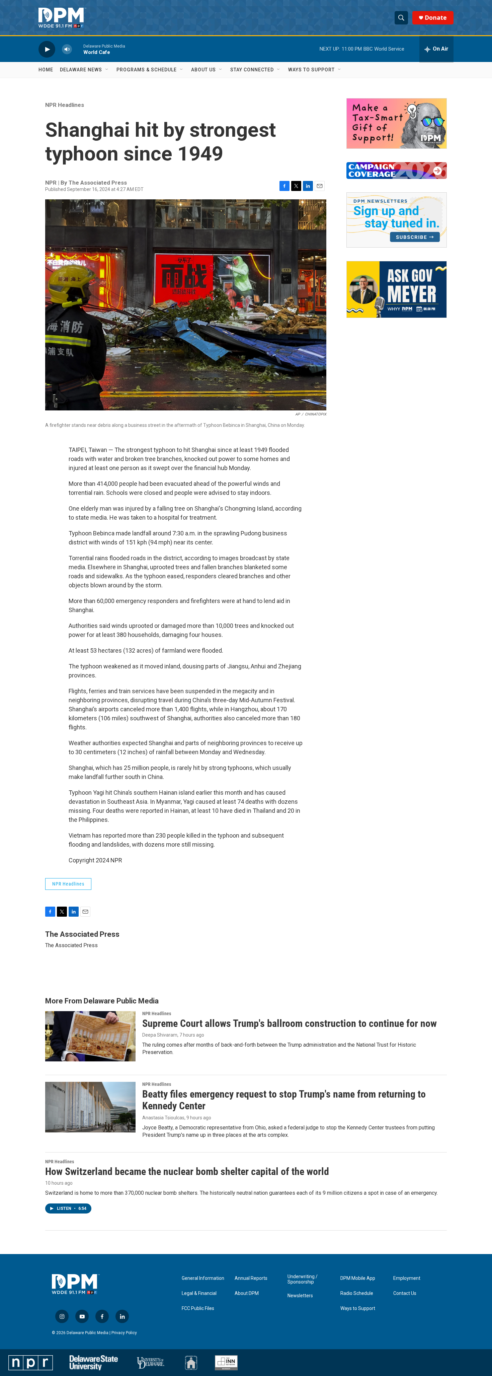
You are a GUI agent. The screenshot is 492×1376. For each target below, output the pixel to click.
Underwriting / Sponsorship (303, 1279)
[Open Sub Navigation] (107, 69)
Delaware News (81, 69)
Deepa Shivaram (159, 1035)
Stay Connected (252, 69)
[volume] (67, 49)
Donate (436, 17)
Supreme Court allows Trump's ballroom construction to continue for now (289, 1023)
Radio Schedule (356, 1293)
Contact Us (404, 1293)
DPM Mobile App (357, 1278)
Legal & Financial (199, 1293)
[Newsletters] (396, 220)
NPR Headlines (64, 105)
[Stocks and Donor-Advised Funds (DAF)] (396, 123)
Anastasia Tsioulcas (163, 1117)
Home (45, 69)
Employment (406, 1278)
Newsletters (300, 1295)
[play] (47, 49)
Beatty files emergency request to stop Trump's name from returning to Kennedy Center (284, 1100)
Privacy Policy (124, 1332)
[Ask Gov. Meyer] (396, 289)
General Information (203, 1278)
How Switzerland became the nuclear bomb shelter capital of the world (187, 1171)
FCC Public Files (198, 1308)
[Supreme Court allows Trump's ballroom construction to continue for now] (90, 1036)
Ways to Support (311, 69)
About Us (203, 69)
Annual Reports (251, 1278)
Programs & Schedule (146, 69)
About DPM (247, 1293)
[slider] (78, 49)
